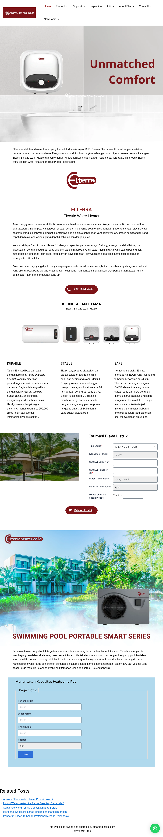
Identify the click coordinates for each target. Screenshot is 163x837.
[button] (66, 6)
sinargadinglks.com (104, 827)
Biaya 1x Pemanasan (100, 486)
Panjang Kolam (25, 700)
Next (25, 754)
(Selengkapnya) (101, 668)
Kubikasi (22, 739)
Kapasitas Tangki (98, 453)
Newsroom (50, 19)
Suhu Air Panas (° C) (98, 471)
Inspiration (96, 6)
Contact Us (145, 6)
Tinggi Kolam (24, 726)
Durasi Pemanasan (99, 478)
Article (110, 6)
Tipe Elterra (95, 445)
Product (60, 6)
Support (77, 6)
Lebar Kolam (24, 713)
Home (47, 6)
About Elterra (126, 6)
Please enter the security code (97, 496)
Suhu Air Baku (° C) (99, 461)
